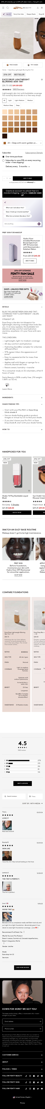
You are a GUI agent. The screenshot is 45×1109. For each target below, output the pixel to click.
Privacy (22, 1103)
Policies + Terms (9, 1069)
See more (5, 957)
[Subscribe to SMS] (40, 1028)
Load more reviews (22, 967)
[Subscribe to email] (40, 1021)
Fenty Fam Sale (19, 14)
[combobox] (32, 803)
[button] (42, 79)
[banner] (22, 276)
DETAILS (5, 307)
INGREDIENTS (7, 397)
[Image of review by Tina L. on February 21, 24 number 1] (7, 825)
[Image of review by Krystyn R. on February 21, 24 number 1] (7, 856)
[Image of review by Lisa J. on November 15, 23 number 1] (7, 916)
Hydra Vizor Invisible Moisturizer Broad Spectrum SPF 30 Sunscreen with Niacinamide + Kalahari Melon (31, 244)
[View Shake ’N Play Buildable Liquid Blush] (17, 475)
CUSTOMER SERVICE (10, 1055)
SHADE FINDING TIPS (10, 404)
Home (4, 70)
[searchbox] (16, 796)
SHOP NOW (18, 575)
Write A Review (22, 783)
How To (6, 429)
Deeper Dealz (31, 14)
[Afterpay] (30, 182)
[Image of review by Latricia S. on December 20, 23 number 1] (7, 886)
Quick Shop (17, 512)
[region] (22, 761)
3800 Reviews (18, 89)
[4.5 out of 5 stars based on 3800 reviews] (7, 89)
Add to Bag (30, 260)
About (5, 1062)
